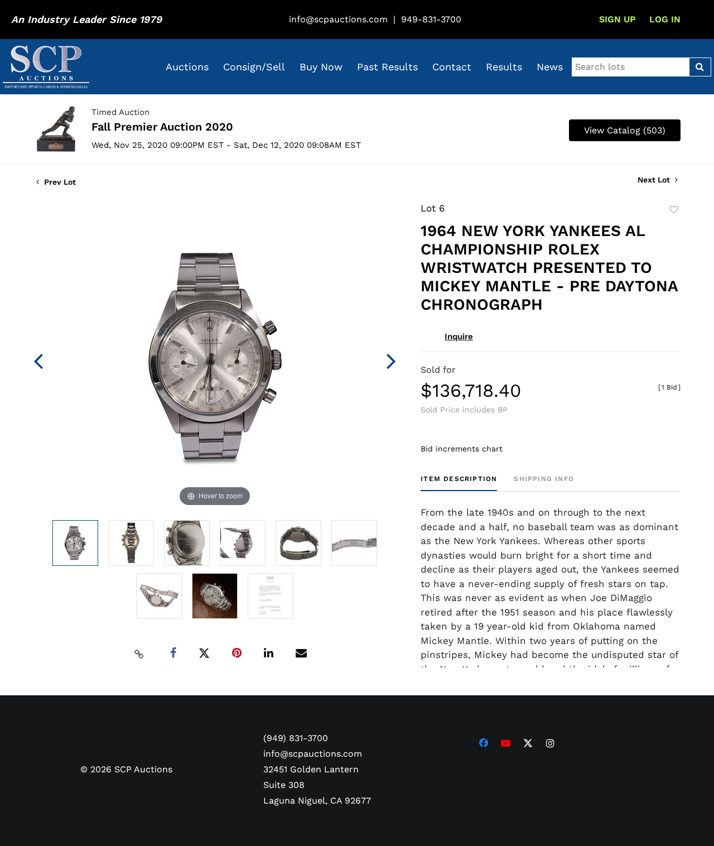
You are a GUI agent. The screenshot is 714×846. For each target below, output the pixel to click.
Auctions (187, 67)
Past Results (387, 67)
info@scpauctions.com (338, 19)
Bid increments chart (462, 448)
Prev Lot (59, 181)
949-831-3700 (431, 19)
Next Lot (655, 179)
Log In (665, 19)
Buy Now (321, 67)
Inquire (459, 336)
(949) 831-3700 (295, 738)
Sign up (617, 19)
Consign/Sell (254, 67)
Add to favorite (674, 210)
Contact (451, 67)
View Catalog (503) (624, 130)
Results (504, 67)
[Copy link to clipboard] (139, 653)
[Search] (700, 67)
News (550, 67)
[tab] (459, 483)
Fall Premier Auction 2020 (162, 126)
